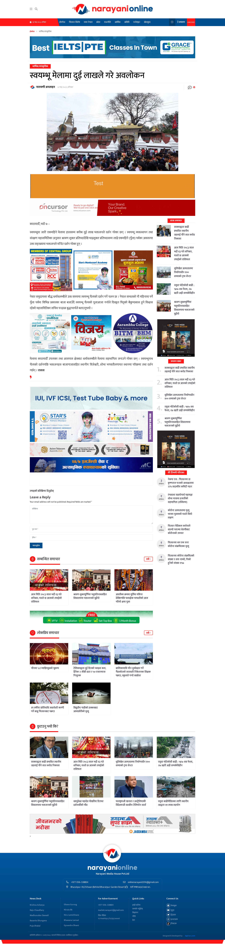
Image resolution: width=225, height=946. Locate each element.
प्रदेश (98, 22)
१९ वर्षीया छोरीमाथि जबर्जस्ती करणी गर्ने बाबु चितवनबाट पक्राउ (47, 709)
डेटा (133, 920)
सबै (148, 559)
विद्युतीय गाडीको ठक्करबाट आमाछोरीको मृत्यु (85, 709)
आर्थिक (118, 22)
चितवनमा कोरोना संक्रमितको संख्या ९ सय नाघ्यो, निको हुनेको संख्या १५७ (181, 559)
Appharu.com (190, 935)
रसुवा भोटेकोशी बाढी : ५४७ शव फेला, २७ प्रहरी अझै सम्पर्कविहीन (184, 289)
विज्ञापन (135, 912)
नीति (134, 916)
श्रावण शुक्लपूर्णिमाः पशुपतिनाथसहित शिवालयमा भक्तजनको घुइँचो (90, 596)
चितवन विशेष (74, 22)
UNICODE (191, 22)
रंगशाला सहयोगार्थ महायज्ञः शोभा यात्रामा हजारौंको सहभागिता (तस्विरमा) (180, 498)
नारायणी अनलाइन (45, 87)
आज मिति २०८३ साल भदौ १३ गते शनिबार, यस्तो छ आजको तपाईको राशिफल (46, 598)
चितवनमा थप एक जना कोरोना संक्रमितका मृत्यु (178, 544)
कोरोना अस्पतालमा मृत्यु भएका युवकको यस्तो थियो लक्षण (180, 514)
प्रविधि (126, 22)
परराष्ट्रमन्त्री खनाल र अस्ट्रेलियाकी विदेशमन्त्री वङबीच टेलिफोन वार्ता (131, 803)
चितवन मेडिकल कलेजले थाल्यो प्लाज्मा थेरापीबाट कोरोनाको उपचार (179, 529)
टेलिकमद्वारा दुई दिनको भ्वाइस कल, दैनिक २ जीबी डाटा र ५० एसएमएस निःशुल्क (89, 672)
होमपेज (62, 22)
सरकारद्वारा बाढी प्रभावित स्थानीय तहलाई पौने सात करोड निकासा (184, 233)
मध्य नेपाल (88, 22)
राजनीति (107, 22)
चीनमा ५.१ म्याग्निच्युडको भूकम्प (45, 668)
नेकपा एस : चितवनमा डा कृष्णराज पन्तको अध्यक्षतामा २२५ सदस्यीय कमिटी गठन (181, 483)
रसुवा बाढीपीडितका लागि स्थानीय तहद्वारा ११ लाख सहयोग (173, 803)
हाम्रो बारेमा (136, 905)
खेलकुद (147, 22)
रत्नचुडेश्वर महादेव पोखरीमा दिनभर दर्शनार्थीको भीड (88, 803)
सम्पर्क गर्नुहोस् (137, 909)
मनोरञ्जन (136, 22)
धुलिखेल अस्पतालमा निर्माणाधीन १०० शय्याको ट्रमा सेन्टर (183, 272)
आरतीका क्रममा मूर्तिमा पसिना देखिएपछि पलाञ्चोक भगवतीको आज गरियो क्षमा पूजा (132, 598)
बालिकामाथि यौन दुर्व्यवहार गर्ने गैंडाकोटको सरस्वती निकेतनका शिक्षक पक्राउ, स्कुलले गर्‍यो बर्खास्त (133, 672)
